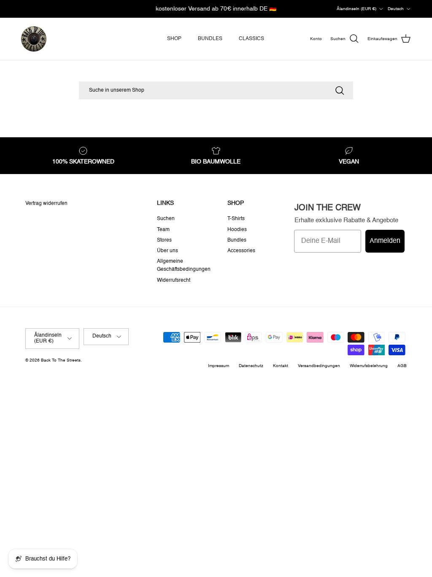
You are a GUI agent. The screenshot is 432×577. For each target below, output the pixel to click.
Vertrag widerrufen (46, 203)
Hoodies (237, 229)
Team (163, 229)
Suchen (166, 218)
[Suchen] (340, 90)
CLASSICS (251, 38)
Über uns (167, 250)
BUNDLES (210, 38)
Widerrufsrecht (173, 280)
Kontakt (280, 366)
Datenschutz (251, 366)
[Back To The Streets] (33, 39)
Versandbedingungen (319, 366)
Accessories (241, 250)
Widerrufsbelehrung (369, 366)
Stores (164, 240)
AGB (402, 366)
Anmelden (385, 241)
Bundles (236, 240)
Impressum (218, 366)
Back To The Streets (61, 360)
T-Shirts (236, 218)
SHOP (174, 38)
